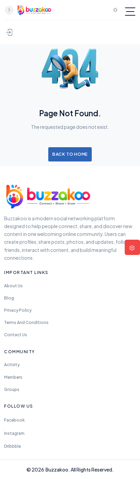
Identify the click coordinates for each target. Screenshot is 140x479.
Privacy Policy (18, 310)
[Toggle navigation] (130, 11)
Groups (11, 389)
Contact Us (15, 334)
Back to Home (70, 154)
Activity (12, 364)
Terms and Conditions (26, 322)
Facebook (14, 420)
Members (13, 377)
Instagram (14, 433)
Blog (9, 298)
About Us (13, 285)
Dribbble (12, 446)
